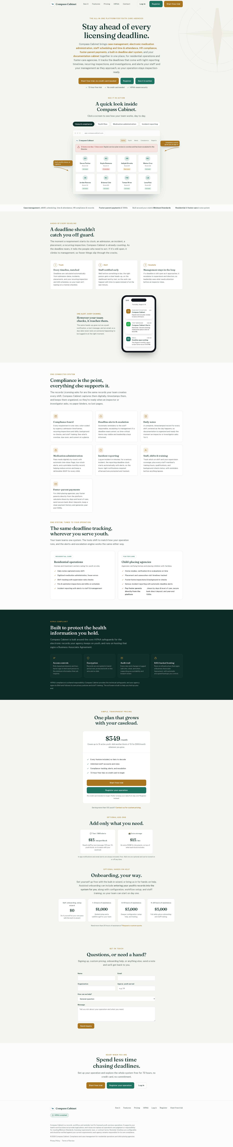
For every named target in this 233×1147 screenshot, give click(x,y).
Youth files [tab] (102, 124)
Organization (83, 984)
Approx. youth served (125, 984)
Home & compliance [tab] (83, 124)
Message (81, 1005)
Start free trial (173, 4)
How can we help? (85, 994)
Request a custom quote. (132, 926)
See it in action (145, 81)
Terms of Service (68, 1141)
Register (156, 4)
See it (85, 4)
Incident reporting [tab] (150, 124)
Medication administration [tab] (124, 124)
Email (119, 973)
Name (80, 973)
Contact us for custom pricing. (128, 808)
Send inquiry (86, 1026)
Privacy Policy (55, 1141)
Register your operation (116, 790)
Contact (126, 4)
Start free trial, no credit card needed (98, 81)
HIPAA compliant (61, 1115)
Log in (142, 4)
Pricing (107, 4)
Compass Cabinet (66, 4)
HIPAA (116, 4)
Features (96, 4)
